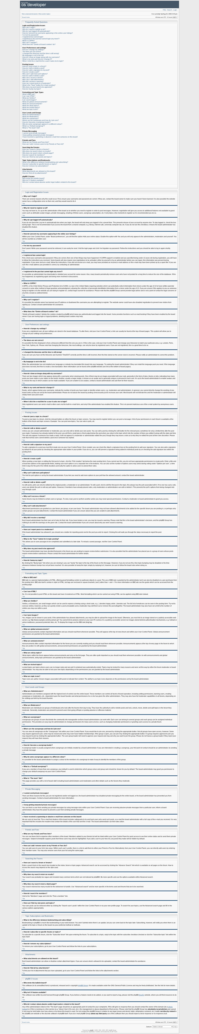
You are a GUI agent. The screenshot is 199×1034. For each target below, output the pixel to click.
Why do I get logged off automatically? (36, 31)
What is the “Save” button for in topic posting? (39, 85)
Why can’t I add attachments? (33, 79)
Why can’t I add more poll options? (35, 74)
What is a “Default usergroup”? (33, 126)
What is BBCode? (28, 94)
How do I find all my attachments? (34, 173)
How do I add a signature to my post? (36, 70)
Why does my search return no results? (36, 151)
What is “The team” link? (31, 128)
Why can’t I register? (29, 42)
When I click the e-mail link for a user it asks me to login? (43, 61)
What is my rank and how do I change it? (37, 59)
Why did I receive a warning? (33, 81)
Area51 (141, 995)
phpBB (91, 1030)
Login (175, 10)
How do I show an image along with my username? (41, 57)
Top (23, 203)
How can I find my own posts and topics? (37, 157)
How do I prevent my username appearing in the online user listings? (47, 33)
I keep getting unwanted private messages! (38, 135)
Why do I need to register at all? (33, 29)
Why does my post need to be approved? (37, 87)
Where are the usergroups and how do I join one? (40, 120)
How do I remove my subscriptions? (35, 166)
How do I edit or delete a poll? (33, 76)
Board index (26, 17)
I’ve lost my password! (30, 35)
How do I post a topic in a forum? (34, 66)
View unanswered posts (29, 14)
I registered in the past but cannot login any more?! (40, 39)
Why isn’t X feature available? (33, 180)
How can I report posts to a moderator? (36, 83)
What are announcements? (32, 104)
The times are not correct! (31, 52)
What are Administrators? (31, 115)
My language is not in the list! (33, 55)
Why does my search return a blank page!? (38, 153)
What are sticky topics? (30, 106)
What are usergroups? (30, 118)
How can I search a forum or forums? (35, 149)
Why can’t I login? (28, 27)
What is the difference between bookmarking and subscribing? (45, 162)
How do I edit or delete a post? (33, 68)
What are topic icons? (30, 109)
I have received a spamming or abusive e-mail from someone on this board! (50, 137)
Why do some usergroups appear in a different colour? (42, 124)
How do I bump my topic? (31, 89)
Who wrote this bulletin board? (33, 178)
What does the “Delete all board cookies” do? (39, 44)
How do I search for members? (33, 155)
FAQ (164, 10)
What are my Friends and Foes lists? (35, 142)
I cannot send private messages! (34, 133)
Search (169, 10)
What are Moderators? (30, 116)
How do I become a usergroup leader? (36, 122)
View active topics (44, 14)
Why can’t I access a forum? (32, 78)
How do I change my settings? (33, 50)
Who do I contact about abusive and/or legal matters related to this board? (49, 182)
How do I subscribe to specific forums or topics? (39, 164)
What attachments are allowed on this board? (39, 171)
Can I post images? (29, 100)
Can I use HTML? (28, 96)
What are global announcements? (34, 102)
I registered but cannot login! (32, 37)
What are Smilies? (29, 98)
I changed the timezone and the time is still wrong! (40, 53)
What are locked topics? (31, 107)
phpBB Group (83, 985)
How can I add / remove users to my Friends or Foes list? (43, 144)
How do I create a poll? (30, 72)
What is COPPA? (28, 41)
